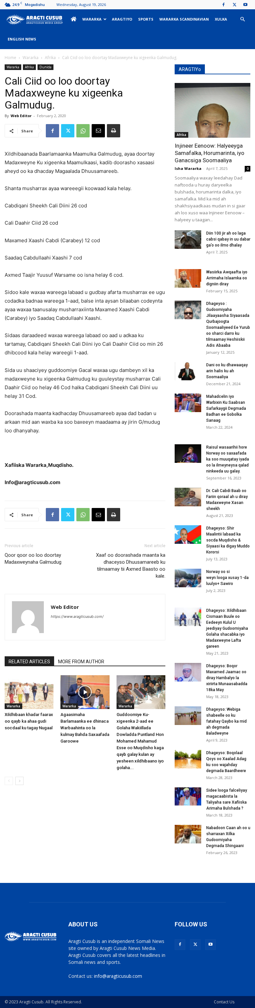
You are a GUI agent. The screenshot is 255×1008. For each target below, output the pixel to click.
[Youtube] (245, 4)
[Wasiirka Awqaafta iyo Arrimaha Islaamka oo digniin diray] (188, 278)
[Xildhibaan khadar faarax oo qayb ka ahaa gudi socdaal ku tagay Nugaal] (29, 692)
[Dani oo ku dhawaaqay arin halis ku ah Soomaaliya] (188, 371)
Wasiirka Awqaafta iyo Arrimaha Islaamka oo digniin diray (226, 278)
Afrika (50, 57)
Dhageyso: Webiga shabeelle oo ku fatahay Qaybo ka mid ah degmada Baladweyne (226, 721)
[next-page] (19, 781)
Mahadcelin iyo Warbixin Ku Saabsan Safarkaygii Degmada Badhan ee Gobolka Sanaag (226, 408)
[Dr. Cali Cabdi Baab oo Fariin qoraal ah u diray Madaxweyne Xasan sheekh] (188, 497)
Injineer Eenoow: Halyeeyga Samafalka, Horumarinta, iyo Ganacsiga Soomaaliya (209, 153)
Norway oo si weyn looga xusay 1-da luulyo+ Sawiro (227, 577)
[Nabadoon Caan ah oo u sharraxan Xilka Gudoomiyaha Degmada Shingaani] (188, 834)
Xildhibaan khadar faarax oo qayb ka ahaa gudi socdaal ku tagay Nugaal (29, 721)
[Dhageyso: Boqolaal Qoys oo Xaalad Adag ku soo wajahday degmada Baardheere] (188, 759)
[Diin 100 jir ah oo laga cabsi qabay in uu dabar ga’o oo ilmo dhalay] (188, 239)
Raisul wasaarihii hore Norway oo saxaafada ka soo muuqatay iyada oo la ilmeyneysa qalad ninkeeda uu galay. (227, 459)
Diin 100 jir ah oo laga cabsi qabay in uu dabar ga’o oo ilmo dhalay (228, 239)
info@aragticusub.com (118, 976)
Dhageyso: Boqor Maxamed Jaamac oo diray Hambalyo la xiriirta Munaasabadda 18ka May (226, 678)
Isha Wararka (188, 168)
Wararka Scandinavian (184, 19)
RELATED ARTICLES (29, 661)
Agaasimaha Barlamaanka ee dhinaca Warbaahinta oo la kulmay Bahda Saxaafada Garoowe (84, 728)
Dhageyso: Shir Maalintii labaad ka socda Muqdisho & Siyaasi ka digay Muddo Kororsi (228, 540)
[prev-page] (9, 781)
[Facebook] (223, 4)
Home (10, 57)
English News (22, 38)
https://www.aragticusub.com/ (77, 616)
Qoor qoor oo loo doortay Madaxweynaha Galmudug (33, 558)
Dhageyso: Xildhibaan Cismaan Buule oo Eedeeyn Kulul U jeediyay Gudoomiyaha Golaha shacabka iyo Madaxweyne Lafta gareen (227, 628)
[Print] (113, 130)
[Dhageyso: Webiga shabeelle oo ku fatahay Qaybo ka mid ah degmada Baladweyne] (188, 715)
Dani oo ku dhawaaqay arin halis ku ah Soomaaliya (227, 371)
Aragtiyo (122, 19)
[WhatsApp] (83, 130)
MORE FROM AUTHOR (81, 661)
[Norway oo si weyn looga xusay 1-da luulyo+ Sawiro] (188, 578)
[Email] (98, 130)
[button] (242, 19)
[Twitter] (234, 4)
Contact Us (224, 1002)
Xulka (221, 19)
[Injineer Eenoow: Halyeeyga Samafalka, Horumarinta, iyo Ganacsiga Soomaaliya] (212, 110)
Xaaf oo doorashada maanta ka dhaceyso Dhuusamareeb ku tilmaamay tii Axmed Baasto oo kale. (130, 565)
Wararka (92, 19)
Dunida (45, 67)
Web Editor (21, 115)
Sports (145, 19)
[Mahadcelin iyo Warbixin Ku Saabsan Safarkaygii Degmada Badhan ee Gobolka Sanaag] (188, 403)
